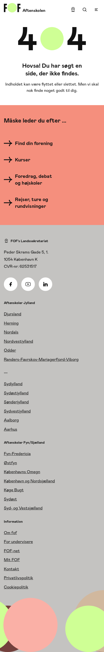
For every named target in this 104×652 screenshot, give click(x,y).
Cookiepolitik (16, 587)
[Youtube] (28, 284)
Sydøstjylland (16, 393)
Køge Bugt (14, 490)
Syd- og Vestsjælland (23, 508)
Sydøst (10, 499)
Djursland (12, 314)
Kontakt (11, 569)
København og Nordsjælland (29, 481)
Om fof (10, 532)
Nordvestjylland (18, 341)
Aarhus (10, 429)
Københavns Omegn (22, 471)
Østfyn (10, 462)
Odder (10, 350)
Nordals (11, 332)
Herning (11, 323)
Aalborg (11, 420)
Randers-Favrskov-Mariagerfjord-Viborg (41, 359)
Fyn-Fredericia (17, 453)
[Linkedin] (45, 284)
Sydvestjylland (17, 411)
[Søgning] (84, 9)
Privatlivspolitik (18, 577)
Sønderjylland (16, 402)
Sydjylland (13, 383)
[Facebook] (10, 284)
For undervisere (18, 541)
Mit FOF (12, 559)
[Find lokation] (73, 9)
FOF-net (12, 550)
